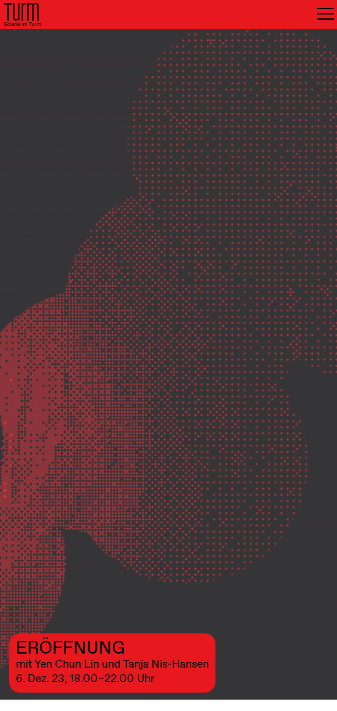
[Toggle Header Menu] (325, 14)
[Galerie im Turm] (22, 14)
